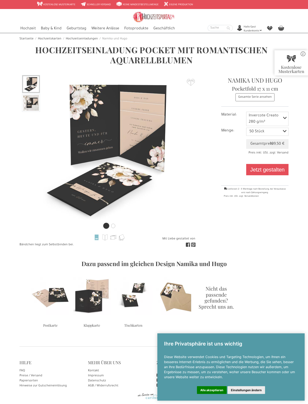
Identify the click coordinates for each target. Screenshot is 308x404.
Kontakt (93, 371)
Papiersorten (28, 381)
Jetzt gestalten (267, 170)
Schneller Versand (95, 4)
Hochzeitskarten (49, 39)
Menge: (227, 131)
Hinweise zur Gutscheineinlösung (43, 386)
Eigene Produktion (178, 4)
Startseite (26, 39)
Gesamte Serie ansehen (255, 97)
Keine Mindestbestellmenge (137, 4)
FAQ (22, 371)
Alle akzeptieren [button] (211, 390)
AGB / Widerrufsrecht (103, 386)
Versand (283, 153)
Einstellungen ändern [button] (246, 390)
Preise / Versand (30, 376)
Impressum (96, 376)
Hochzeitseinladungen (82, 39)
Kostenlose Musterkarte (56, 4)
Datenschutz (97, 381)
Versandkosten (251, 196)
